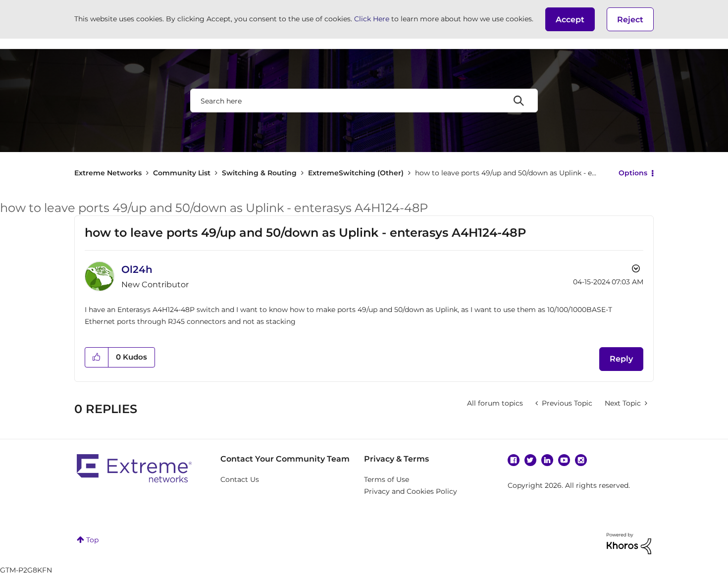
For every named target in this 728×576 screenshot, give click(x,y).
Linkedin (547, 460)
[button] (570, 19)
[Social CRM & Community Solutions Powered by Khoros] (629, 542)
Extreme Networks (108, 172)
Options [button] (633, 172)
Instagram (581, 460)
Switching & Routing (259, 172)
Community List (181, 172)
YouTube (564, 460)
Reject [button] (630, 19)
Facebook (514, 460)
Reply (621, 359)
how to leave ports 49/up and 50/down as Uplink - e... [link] (505, 172)
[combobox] (364, 100)
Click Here (371, 18)
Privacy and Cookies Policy (410, 491)
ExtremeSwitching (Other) (356, 172)
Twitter (530, 460)
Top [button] (92, 539)
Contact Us (239, 479)
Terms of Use (386, 479)
